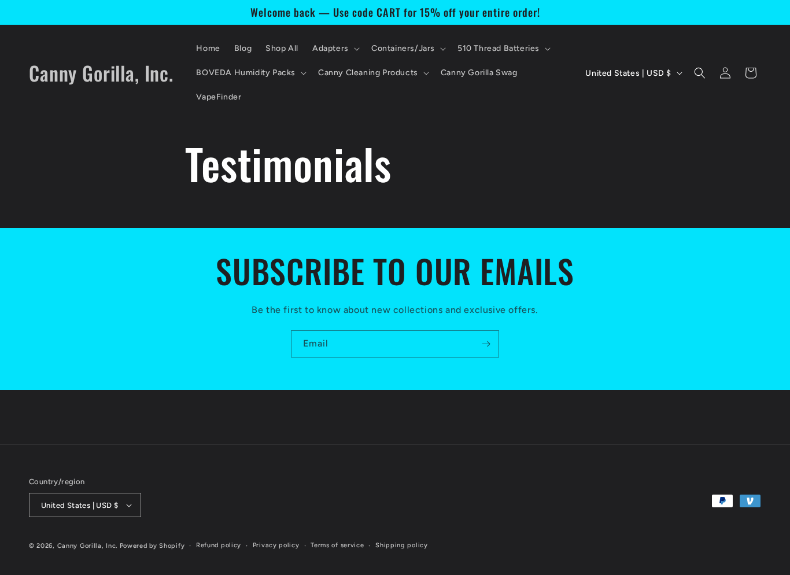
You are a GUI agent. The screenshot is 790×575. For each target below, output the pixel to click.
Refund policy (218, 545)
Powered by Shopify (152, 546)
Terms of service (337, 545)
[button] (334, 48)
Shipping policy (401, 545)
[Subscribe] (486, 343)
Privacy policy (276, 545)
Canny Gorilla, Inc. (87, 546)
